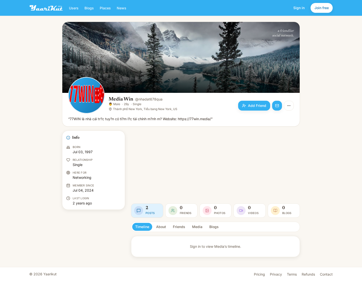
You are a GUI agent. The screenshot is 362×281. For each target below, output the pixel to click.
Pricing (259, 274)
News (121, 8)
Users (74, 8)
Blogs (89, 8)
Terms (292, 274)
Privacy (276, 274)
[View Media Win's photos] (86, 96)
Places (105, 8)
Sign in (299, 8)
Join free (321, 8)
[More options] (289, 106)
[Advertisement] (215, 165)
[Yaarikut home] (46, 8)
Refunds (308, 274)
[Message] (277, 106)
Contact (326, 274)
